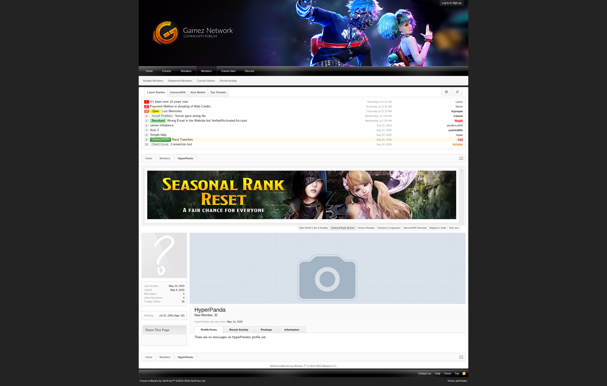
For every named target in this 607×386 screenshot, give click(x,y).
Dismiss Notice (461, 170)
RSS (464, 373)
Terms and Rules (457, 380)
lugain (459, 134)
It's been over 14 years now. (169, 101)
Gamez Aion (228, 71)
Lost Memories (167, 111)
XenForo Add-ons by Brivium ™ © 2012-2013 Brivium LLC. (303, 365)
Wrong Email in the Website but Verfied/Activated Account (199, 120)
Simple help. (158, 135)
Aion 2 (154, 130)
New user (454, 228)
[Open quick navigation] (461, 158)
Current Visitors (206, 80)
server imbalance (162, 125)
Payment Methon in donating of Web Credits (180, 106)
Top (457, 373)
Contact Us (424, 373)
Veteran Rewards (366, 228)
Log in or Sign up (451, 2)
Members (206, 71)
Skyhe (459, 106)
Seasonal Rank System (342, 228)
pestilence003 (455, 125)
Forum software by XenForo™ (173, 380)
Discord (249, 71)
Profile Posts (209, 329)
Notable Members (153, 80)
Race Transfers (172, 139)
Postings (266, 329)
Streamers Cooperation (389, 228)
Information (292, 329)
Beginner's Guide (438, 228)
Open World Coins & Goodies (313, 228)
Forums (166, 71)
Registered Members (180, 80)
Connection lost (172, 144)
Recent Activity (238, 329)
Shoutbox (186, 71)
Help (437, 373)
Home (149, 71)
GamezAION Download (415, 228)
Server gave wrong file (179, 116)
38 (183, 301)
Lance (459, 101)
